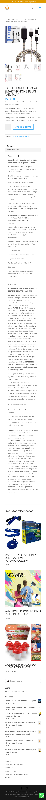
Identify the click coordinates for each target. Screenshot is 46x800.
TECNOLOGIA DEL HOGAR (17, 19)
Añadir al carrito (23, 126)
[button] (38, 28)
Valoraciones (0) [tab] (13, 150)
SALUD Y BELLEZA (11, 771)
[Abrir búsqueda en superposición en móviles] (23, 681)
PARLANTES (9, 768)
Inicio (6, 19)
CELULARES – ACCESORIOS (14, 764)
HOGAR (7, 778)
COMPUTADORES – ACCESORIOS (16, 774)
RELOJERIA (8, 761)
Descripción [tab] (11, 146)
